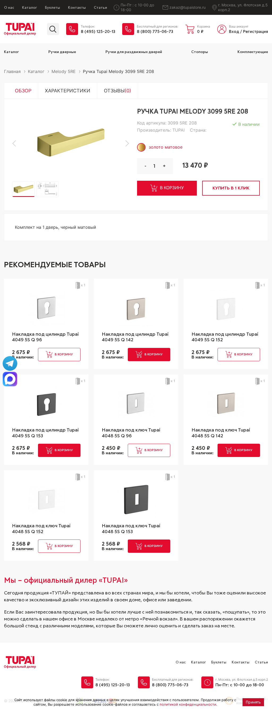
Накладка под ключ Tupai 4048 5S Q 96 (131, 433)
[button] (15, 143)
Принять (253, 702)
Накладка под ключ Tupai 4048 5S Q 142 (221, 433)
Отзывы (117, 90)
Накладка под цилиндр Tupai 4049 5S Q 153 (45, 433)
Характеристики (67, 90)
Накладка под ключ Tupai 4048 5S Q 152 (41, 529)
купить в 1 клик (230, 188)
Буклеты (52, 8)
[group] (70, 143)
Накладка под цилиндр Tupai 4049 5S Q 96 (45, 337)
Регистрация (255, 32)
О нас (9, 8)
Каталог (29, 8)
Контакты (77, 8)
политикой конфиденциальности (188, 704)
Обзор (23, 90)
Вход (234, 32)
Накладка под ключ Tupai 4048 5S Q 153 (131, 529)
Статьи (100, 8)
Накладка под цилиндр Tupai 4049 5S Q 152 (225, 337)
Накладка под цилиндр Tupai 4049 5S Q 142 (135, 337)
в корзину (172, 187)
